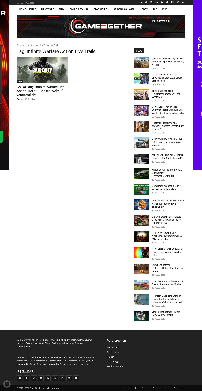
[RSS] (162, 2)
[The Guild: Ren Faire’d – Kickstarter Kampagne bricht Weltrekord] (141, 94)
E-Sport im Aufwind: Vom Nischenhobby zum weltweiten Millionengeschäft (167, 236)
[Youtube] (183, 2)
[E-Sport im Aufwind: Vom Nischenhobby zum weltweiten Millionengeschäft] (141, 236)
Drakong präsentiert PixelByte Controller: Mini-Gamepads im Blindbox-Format (166, 220)
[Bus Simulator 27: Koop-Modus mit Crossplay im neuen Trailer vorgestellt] (141, 142)
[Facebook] (146, 2)
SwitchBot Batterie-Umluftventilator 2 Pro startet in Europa (167, 268)
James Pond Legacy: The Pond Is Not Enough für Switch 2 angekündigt (168, 203)
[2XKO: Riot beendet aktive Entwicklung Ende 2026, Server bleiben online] (141, 78)
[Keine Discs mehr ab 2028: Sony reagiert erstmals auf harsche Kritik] (141, 252)
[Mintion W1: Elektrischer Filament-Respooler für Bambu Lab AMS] (141, 159)
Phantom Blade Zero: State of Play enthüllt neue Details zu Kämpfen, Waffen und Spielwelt (167, 299)
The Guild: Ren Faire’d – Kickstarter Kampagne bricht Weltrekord (166, 93)
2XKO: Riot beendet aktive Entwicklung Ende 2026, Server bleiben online (167, 77)
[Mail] (156, 2)
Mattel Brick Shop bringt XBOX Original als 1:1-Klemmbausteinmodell (167, 173)
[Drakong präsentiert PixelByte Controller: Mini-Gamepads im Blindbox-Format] (141, 220)
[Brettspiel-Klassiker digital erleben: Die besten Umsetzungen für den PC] (141, 126)
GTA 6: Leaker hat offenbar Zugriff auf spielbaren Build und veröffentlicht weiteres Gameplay (168, 110)
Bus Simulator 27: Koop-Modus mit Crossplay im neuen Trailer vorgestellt (167, 142)
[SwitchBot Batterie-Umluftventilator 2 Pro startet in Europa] (141, 269)
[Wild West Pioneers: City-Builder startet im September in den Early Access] (141, 62)
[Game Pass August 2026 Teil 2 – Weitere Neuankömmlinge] (141, 189)
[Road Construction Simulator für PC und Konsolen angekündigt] (141, 285)
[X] (177, 2)
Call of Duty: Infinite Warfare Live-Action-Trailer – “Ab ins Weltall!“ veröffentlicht (41, 91)
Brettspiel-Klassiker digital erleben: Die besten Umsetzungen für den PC (168, 126)
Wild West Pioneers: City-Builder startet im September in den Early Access (168, 61)
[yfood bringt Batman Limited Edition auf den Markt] (141, 316)
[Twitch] (172, 2)
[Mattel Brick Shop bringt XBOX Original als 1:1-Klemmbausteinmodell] (141, 173)
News (20, 81)
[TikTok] (167, 2)
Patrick (20, 99)
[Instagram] (151, 2)
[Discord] (141, 2)
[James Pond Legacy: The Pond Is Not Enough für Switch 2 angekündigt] (141, 204)
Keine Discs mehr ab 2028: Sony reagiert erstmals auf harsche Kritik (167, 252)
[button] (7, 384)
